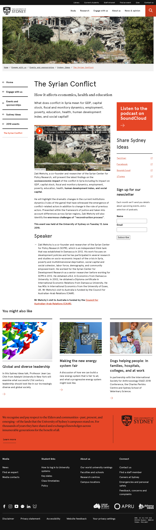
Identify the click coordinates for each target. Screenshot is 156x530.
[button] (150, 11)
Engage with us (101, 10)
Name (120, 216)
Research (84, 10)
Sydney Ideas (63, 67)
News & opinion (132, 10)
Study (73, 10)
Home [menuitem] (9, 82)
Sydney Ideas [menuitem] (13, 114)
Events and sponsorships (42, 67)
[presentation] (27, 357)
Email (120, 224)
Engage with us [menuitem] (14, 91)
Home (6, 67)
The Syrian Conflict (83, 67)
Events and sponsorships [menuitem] (13, 103)
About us (116, 10)
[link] (76, 3)
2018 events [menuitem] (12, 123)
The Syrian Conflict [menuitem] (13, 133)
